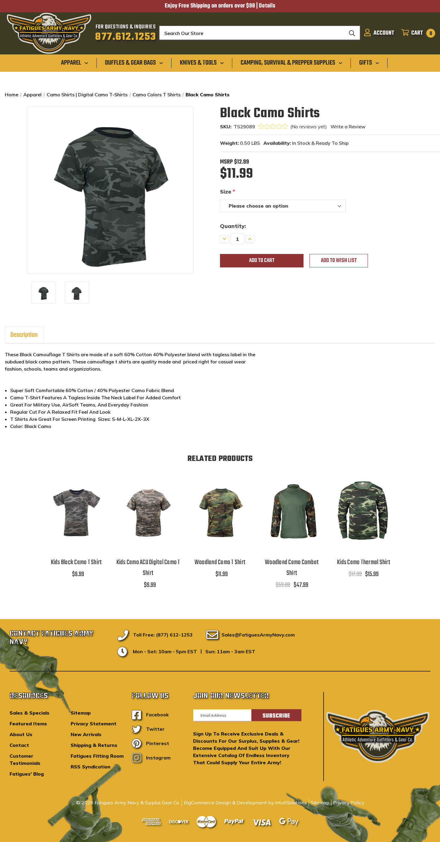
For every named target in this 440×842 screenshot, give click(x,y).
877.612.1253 (125, 37)
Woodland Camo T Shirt (220, 562)
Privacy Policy (348, 803)
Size (227, 191)
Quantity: (233, 226)
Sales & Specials (29, 713)
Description (24, 335)
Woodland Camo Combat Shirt (292, 567)
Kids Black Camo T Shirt (76, 562)
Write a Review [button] (347, 127)
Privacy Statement (93, 724)
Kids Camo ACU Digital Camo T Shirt (148, 567)
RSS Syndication (90, 767)
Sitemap (81, 713)
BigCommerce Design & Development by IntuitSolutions (245, 803)
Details (267, 5)
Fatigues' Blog (27, 774)
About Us (21, 734)
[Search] (352, 33)
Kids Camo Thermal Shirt (363, 562)
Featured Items (28, 724)
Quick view (76, 503)
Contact (19, 745)
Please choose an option (76, 518)
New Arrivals (86, 734)
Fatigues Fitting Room (97, 756)
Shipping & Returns (94, 745)
